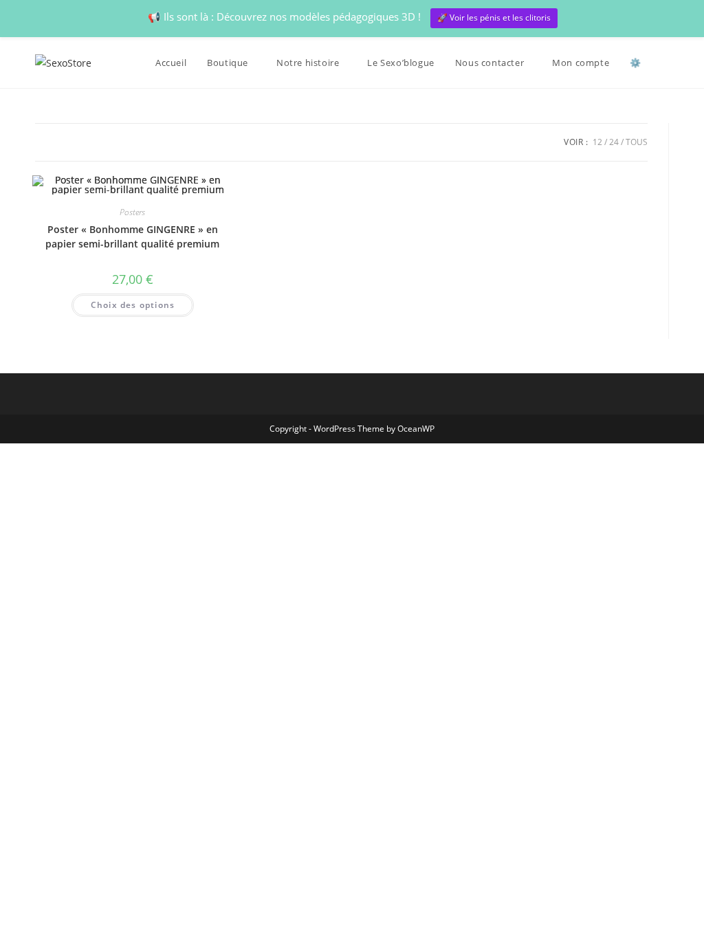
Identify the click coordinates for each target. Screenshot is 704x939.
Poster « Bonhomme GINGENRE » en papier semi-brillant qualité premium (132, 236)
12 (597, 142)
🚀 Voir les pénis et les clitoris (494, 17)
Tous (637, 142)
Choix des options (133, 305)
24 (614, 142)
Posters (132, 212)
